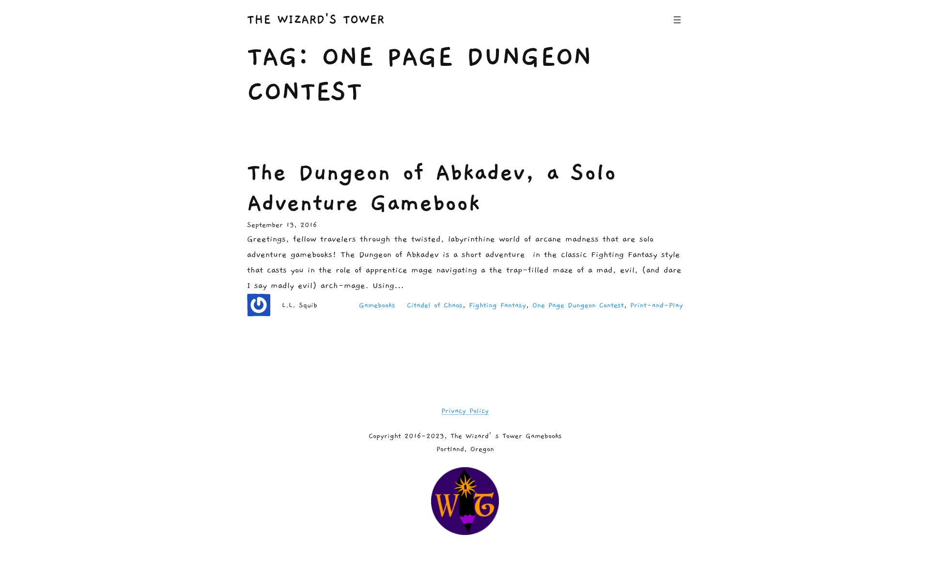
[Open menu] (677, 20)
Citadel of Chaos (435, 305)
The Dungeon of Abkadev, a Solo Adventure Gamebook (431, 187)
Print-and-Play (656, 305)
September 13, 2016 (282, 225)
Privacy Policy (465, 411)
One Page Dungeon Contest (578, 305)
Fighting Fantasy (497, 305)
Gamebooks (377, 305)
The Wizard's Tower (315, 20)
